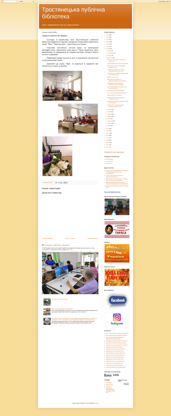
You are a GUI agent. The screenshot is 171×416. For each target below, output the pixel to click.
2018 (107, 131)
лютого (109, 123)
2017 (107, 133)
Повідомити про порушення (114, 152)
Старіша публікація (92, 238)
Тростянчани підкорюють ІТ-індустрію (62, 309)
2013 (107, 142)
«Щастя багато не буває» (114, 95)
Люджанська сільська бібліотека (115, 357)
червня (109, 114)
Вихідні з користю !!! (112, 77)
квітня (109, 118)
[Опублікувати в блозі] (61, 183)
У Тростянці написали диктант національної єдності (114, 176)
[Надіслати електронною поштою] (59, 183)
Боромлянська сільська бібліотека (115, 349)
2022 (107, 44)
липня (109, 111)
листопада (110, 53)
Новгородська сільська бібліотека (115, 361)
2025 (107, 37)
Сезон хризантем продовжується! (116, 93)
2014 (107, 140)
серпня (109, 109)
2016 (107, 135)
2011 (107, 147)
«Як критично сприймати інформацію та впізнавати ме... (117, 74)
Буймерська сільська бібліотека (114, 351)
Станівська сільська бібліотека (114, 365)
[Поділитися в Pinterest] (67, 183)
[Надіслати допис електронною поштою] (56, 182)
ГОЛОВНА (108, 382)
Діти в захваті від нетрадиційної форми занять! (116, 66)
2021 (107, 46)
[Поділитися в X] (63, 183)
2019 (107, 128)
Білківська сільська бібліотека (114, 347)
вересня (109, 57)
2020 (107, 48)
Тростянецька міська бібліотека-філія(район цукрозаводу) (115, 338)
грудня (109, 51)
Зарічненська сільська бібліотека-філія (116, 345)
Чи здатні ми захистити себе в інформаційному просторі (115, 70)
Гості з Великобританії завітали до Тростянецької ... (117, 87)
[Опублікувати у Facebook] (65, 183)
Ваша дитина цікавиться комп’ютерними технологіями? (116, 80)
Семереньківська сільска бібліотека (116, 367)
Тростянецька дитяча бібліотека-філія (116, 335)
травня (109, 116)
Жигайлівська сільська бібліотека (115, 355)
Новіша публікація (47, 238)
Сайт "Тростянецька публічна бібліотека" (117, 333)
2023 (107, 42)
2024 (107, 39)
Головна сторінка (70, 238)
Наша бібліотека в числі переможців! (117, 63)
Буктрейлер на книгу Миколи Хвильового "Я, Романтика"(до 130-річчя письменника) (117, 172)
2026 (107, 35)
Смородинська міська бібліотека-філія (116, 341)
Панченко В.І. (109, 161)
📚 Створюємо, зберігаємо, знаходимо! (56, 245)
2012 (107, 145)
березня (110, 121)
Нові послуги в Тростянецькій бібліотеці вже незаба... (115, 105)
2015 (107, 138)
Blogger (96, 403)
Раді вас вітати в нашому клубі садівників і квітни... (115, 98)
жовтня (109, 55)
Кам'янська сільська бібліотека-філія (116, 343)
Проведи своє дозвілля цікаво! (115, 90)
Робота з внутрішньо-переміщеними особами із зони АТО (110, 389)
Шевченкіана (109, 384)
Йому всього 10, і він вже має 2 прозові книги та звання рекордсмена (116, 179)
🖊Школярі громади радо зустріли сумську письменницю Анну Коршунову (117, 183)
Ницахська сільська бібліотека (114, 363)
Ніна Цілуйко (109, 159)
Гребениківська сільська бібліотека (115, 353)
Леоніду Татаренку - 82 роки (59, 299)
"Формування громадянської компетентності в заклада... (115, 83)
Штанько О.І (109, 163)
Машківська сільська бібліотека (114, 359)
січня (109, 125)
